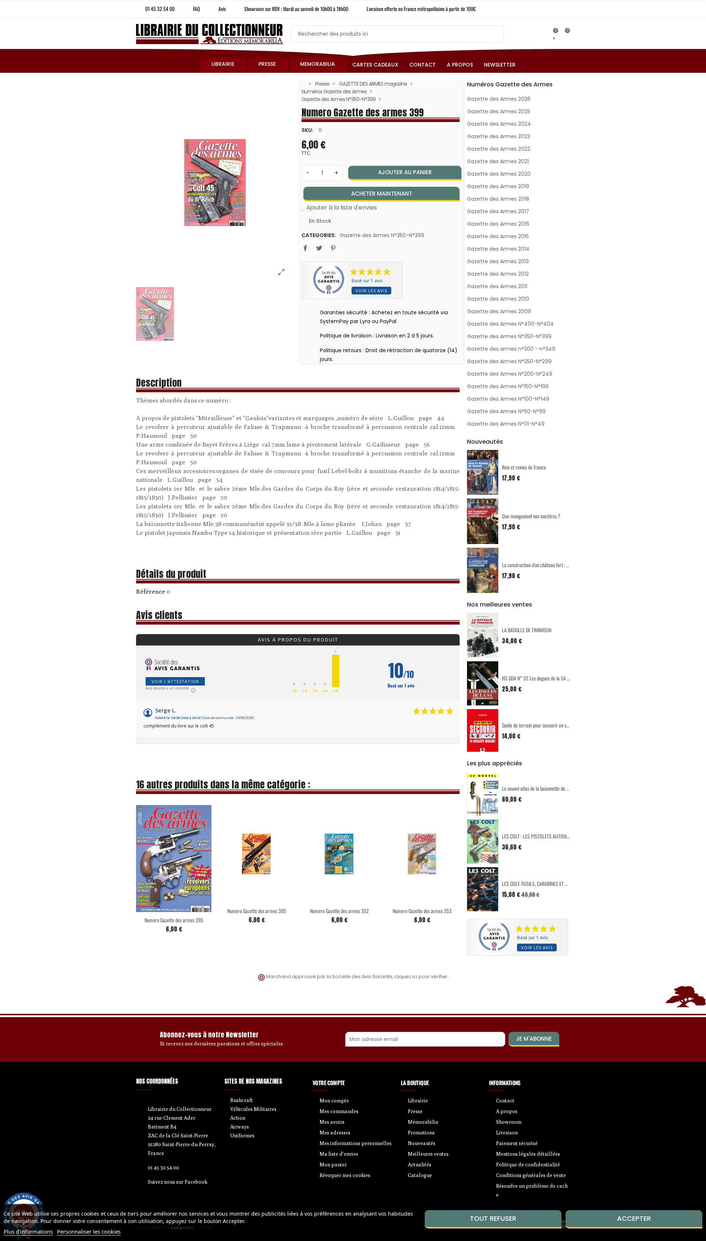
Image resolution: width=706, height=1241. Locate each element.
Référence (150, 591)
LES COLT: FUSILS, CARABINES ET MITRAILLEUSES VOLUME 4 (559, 883)
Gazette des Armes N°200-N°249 (509, 374)
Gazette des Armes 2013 (498, 261)
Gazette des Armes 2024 (499, 124)
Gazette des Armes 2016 (498, 224)
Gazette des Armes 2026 (499, 99)
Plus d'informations (28, 1231)
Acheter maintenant (381, 193)
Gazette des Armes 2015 (498, 236)
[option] (215, 182)
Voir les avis (371, 290)
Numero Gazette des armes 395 (174, 920)
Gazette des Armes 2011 (497, 286)
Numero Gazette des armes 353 (422, 911)
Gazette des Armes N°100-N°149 (508, 399)
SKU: (307, 130)
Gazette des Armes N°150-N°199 (508, 386)
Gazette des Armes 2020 (499, 174)
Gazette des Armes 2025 (498, 111)
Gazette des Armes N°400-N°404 (510, 324)
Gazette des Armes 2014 (498, 249)
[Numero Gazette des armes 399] (215, 182)
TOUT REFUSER (493, 1218)
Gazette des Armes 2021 (498, 161)
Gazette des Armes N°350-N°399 (382, 235)
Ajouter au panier (405, 172)
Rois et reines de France (524, 467)
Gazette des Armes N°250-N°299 (509, 361)
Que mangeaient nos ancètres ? (531, 516)
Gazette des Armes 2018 (498, 199)
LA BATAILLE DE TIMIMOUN (526, 630)
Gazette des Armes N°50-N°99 (506, 411)
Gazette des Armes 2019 (498, 186)
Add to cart (158, 907)
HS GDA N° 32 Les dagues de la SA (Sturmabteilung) (550, 678)
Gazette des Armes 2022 (498, 149)
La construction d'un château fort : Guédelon (542, 565)
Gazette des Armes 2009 (499, 311)
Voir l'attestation (175, 681)
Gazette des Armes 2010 (498, 299)
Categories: (319, 235)
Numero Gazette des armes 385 (256, 911)
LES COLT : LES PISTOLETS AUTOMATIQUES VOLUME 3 (553, 836)
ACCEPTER (634, 1218)
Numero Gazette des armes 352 (339, 911)
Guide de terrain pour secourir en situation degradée (550, 725)
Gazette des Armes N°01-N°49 (506, 424)
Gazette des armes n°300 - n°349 (511, 349)
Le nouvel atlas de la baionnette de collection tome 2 (550, 788)
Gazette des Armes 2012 (498, 274)
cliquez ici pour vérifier (421, 976)
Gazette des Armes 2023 (498, 136)
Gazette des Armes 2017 (498, 211)
